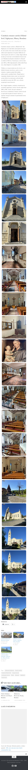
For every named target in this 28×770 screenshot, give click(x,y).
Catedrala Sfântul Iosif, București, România (5, 639)
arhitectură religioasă (9, 670)
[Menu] (26, 2)
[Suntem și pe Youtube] (15, 766)
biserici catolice (18, 670)
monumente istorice (6, 675)
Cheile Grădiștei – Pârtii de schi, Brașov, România (6, 695)
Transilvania (4, 677)
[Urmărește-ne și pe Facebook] (13, 766)
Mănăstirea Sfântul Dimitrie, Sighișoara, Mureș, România (17, 640)
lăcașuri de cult (15, 673)
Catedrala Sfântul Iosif (6, 673)
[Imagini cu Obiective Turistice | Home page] (11, 2)
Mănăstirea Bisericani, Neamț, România (19, 695)
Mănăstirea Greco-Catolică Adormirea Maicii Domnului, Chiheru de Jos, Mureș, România (6, 656)
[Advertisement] (14, 15)
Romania (17, 675)
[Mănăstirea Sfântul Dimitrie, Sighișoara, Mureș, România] (18, 635)
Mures (3, 31)
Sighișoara (22, 675)
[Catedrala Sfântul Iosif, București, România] (6, 635)
